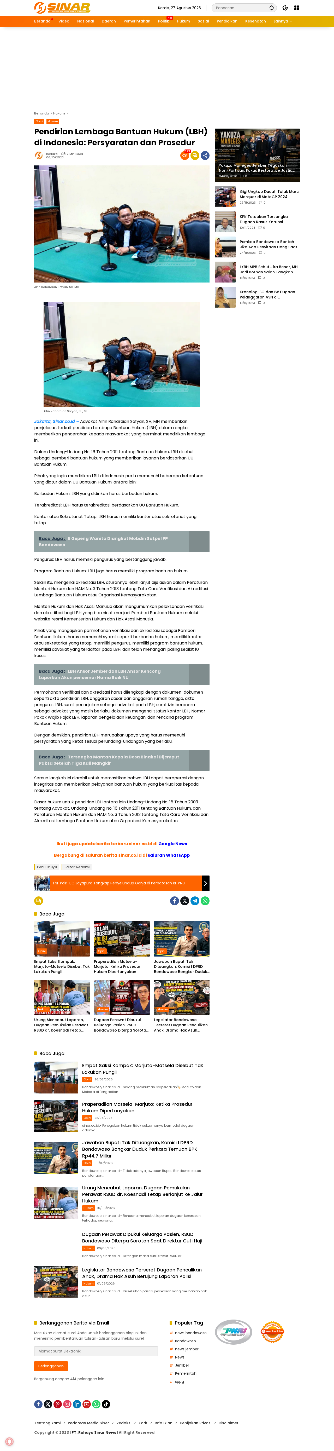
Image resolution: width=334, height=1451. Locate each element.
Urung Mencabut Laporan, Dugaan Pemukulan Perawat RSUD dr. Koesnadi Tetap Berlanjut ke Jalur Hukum (61, 1025)
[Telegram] (194, 900)
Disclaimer (228, 1423)
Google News (172, 844)
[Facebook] (174, 900)
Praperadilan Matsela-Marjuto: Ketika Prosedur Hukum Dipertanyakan (117, 966)
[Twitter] (184, 900)
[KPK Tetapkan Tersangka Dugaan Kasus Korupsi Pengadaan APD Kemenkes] (225, 221)
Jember (182, 1365)
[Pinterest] (57, 1404)
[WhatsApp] (205, 900)
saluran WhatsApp (169, 855)
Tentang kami (47, 1423)
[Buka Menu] (297, 8)
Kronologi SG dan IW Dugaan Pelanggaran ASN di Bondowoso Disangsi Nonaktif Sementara (268, 295)
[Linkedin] (77, 1404)
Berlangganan (51, 1366)
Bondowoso (185, 1341)
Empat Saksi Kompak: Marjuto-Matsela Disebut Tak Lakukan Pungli (62, 966)
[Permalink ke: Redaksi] (40, 155)
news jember (187, 1349)
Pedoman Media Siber (88, 1423)
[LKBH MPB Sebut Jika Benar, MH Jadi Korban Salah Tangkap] (225, 272)
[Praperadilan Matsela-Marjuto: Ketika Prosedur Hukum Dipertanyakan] (122, 938)
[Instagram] (67, 1404)
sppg (179, 1381)
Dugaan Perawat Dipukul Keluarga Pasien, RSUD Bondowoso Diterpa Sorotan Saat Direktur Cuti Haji (121, 1025)
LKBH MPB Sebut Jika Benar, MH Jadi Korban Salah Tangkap (269, 269)
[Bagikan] (205, 155)
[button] (271, 7)
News (179, 1357)
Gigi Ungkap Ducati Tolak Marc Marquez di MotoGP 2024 (269, 194)
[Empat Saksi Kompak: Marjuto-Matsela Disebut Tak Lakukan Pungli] (62, 938)
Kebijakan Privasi (195, 1423)
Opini (39, 121)
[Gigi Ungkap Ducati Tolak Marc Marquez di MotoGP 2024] (225, 196)
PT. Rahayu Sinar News (93, 1432)
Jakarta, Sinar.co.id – (56, 421)
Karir (143, 1423)
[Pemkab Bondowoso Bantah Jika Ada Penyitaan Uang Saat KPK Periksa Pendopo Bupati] (225, 247)
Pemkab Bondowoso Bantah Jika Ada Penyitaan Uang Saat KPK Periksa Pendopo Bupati (268, 244)
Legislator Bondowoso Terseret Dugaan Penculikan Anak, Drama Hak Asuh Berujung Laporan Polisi (181, 1025)
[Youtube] (86, 1404)
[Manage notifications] (9, 1441)
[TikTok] (106, 1404)
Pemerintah (185, 1373)
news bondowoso (191, 1332)
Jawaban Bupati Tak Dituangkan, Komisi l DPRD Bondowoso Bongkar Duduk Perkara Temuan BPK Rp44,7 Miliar (181, 967)
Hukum (53, 121)
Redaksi (52, 154)
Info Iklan (163, 1423)
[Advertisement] (167, 66)
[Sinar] (62, 7)
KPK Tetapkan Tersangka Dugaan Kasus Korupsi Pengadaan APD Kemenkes (265, 219)
